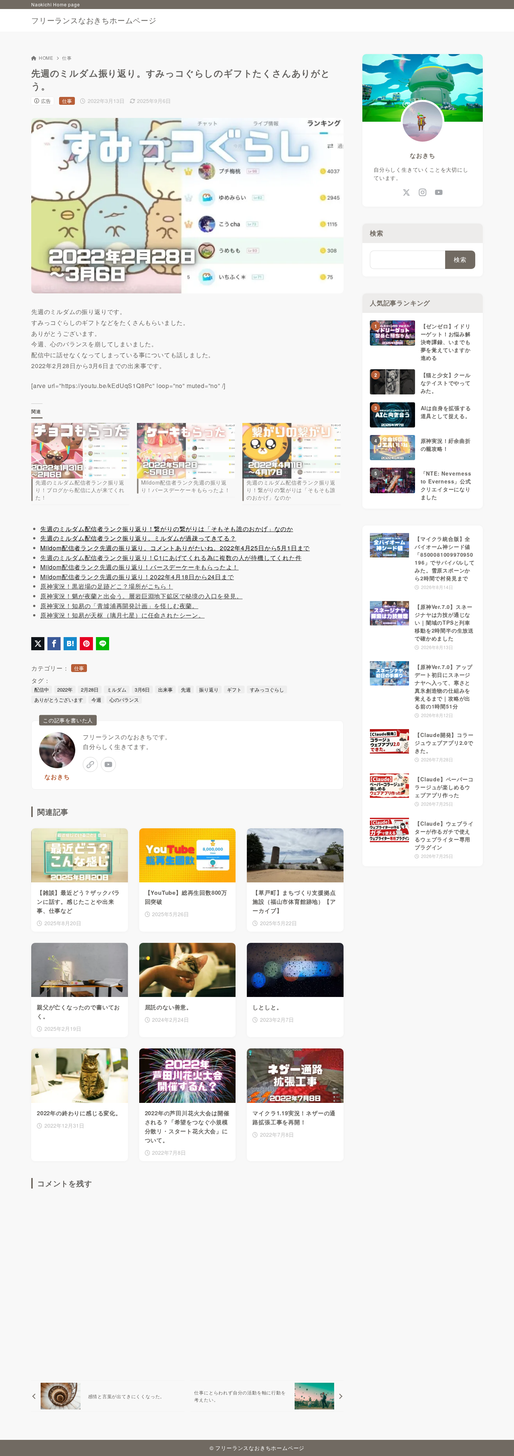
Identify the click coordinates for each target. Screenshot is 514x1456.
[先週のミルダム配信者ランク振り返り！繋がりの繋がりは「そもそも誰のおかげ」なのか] (291, 451)
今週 (96, 699)
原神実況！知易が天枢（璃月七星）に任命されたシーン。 (122, 615)
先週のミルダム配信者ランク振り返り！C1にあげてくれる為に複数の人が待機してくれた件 (171, 557)
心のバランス (124, 699)
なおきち (57, 776)
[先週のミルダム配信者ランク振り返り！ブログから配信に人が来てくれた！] (80, 451)
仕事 (67, 57)
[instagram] (422, 192)
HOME (46, 57)
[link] (90, 764)
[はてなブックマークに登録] (70, 643)
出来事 (165, 689)
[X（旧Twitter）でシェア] (37, 643)
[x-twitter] (406, 192)
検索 (376, 232)
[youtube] (108, 764)
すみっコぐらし (267, 689)
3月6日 (142, 689)
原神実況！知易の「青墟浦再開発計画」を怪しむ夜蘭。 (119, 605)
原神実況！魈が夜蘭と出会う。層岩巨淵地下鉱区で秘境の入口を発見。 (141, 596)
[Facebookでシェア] (54, 643)
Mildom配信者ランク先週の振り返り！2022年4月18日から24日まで (137, 576)
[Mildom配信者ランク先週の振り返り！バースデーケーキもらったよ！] (186, 451)
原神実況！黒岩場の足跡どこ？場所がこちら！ (106, 586)
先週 (186, 689)
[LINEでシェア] (102, 643)
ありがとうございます (58, 699)
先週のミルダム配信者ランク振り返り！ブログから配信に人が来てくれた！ (80, 490)
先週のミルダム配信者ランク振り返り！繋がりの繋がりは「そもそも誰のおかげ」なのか (291, 490)
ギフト (234, 689)
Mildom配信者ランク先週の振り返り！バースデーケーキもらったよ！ (185, 486)
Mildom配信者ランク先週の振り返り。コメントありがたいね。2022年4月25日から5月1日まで (175, 548)
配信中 (41, 689)
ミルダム (116, 689)
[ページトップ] (497, 1439)
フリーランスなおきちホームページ (94, 20)
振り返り (209, 689)
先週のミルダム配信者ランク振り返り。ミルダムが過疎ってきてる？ (138, 538)
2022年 (65, 689)
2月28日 (90, 689)
